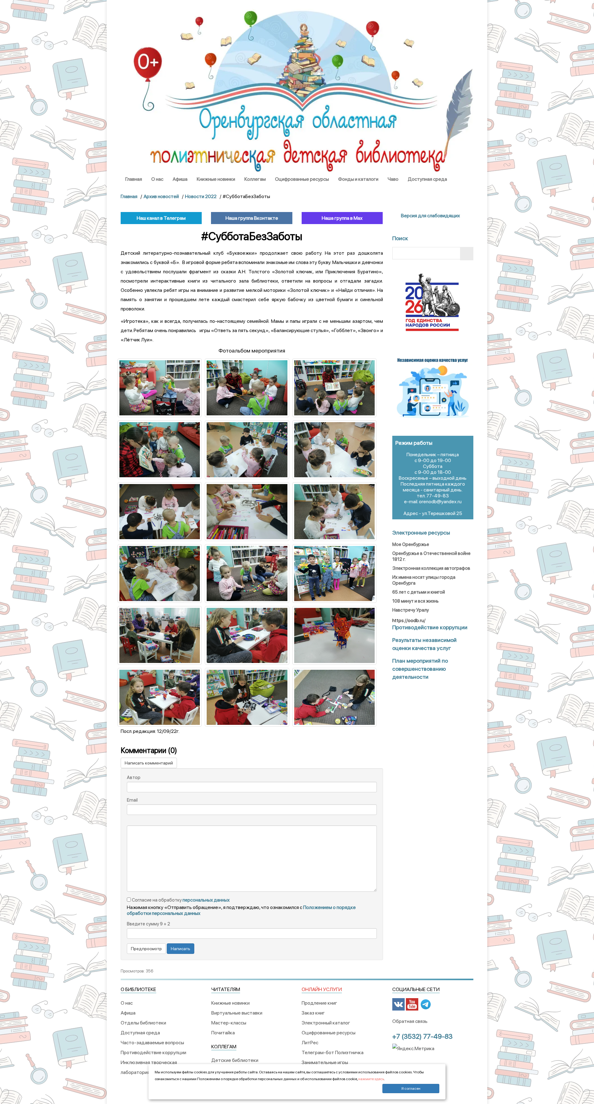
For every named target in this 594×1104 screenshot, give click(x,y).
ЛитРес (310, 1043)
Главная (133, 179)
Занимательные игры (325, 1062)
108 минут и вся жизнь (415, 601)
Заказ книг (313, 1013)
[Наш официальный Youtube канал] (412, 1004)
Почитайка (223, 1033)
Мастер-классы (228, 1023)
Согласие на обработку (180, 900)
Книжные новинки (216, 179)
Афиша (180, 179)
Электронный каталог (326, 1023)
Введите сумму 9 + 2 (148, 924)
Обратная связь (410, 1021)
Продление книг (319, 1003)
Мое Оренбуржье (410, 544)
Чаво (393, 179)
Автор (133, 777)
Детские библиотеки (234, 1060)
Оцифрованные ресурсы (302, 179)
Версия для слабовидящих (430, 216)
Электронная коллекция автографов (431, 568)
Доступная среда (427, 179)
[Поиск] (466, 253)
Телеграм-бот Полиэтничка (333, 1052)
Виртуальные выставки (236, 1013)
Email (132, 800)
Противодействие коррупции (153, 1052)
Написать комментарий (149, 762)
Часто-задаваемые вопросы (152, 1043)
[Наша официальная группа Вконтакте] (398, 1004)
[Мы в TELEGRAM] (426, 1004)
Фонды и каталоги (358, 179)
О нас (157, 179)
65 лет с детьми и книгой (418, 592)
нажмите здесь (371, 1079)
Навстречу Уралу (410, 610)
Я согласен (410, 1088)
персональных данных (206, 900)
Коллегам (255, 179)
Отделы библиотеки (143, 1023)
